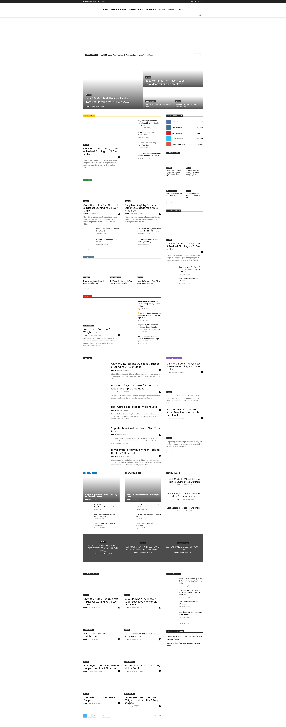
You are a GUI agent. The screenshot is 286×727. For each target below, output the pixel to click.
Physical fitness (150, 101)
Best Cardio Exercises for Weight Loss (97, 331)
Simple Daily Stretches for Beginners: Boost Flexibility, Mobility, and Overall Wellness (149, 327)
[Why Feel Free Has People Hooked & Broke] (129, 516)
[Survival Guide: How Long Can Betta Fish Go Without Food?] (87, 507)
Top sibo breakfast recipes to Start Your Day (193, 195)
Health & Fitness (130, 661)
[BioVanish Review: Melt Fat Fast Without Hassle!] (122, 269)
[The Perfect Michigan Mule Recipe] (88, 242)
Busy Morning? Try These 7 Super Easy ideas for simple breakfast (148, 123)
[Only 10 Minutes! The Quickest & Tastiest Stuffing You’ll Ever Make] (113, 84)
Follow (200, 127)
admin (85, 157)
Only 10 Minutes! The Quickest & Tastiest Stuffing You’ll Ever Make (126, 55)
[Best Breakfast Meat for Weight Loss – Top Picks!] (87, 516)
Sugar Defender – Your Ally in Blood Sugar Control (148, 282)
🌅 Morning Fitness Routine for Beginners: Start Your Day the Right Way (149, 315)
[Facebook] (189, 1)
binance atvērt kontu (173, 637)
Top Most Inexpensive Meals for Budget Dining (148, 240)
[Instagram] (192, 1)
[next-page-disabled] (88, 288)
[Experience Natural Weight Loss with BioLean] (95, 269)
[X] (198, 1)
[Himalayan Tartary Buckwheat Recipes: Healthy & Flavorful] (130, 156)
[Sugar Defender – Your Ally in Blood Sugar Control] (149, 269)
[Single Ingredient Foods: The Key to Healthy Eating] (101, 489)
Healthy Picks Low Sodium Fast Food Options (105, 524)
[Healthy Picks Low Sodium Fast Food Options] (87, 525)
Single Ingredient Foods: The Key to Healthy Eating (101, 495)
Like (201, 122)
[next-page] (88, 172)
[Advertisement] (143, 34)
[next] (199, 55)
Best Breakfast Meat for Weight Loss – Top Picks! (105, 515)
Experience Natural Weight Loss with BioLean (94, 282)
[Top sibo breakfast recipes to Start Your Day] (188, 98)
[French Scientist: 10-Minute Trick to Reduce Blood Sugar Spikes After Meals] (130, 339)
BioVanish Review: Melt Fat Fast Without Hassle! (121, 282)
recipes (88, 94)
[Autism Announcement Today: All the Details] (129, 507)
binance (169, 643)
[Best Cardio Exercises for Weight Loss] (158, 98)
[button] (200, 14)
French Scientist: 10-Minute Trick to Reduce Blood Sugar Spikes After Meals (148, 338)
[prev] (195, 55)
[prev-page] (84, 172)
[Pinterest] (195, 1)
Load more (183, 623)
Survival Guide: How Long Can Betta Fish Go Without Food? (105, 506)
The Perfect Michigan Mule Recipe (99, 699)
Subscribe (199, 144)
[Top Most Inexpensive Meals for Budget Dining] (130, 242)
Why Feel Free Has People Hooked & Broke (148, 515)
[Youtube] (201, 1)
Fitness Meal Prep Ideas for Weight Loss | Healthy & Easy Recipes (149, 304)
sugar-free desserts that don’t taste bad (147, 524)
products (86, 277)
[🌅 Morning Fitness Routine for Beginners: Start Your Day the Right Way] (130, 316)
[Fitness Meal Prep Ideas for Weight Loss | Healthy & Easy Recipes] (130, 304)
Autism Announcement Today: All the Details (148, 506)
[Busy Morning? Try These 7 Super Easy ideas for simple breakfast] (173, 73)
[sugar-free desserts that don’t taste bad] (129, 525)
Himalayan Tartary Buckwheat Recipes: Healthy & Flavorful (149, 154)
